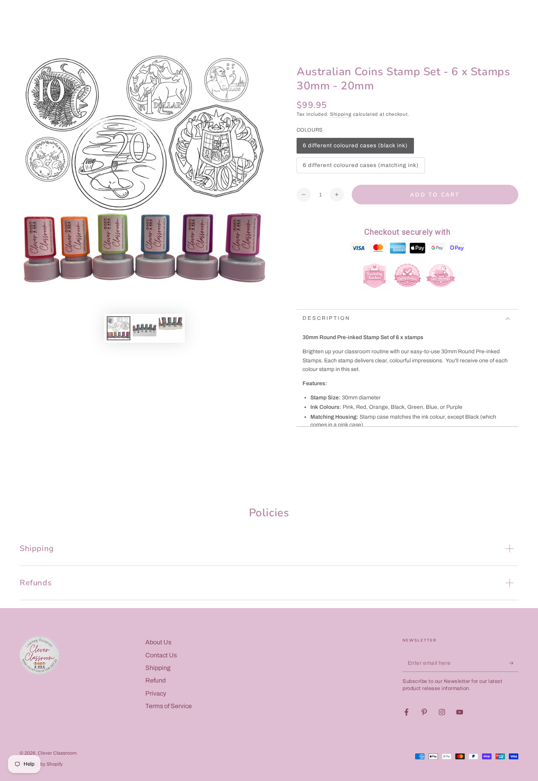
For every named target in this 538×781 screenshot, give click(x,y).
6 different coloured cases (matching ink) (360, 167)
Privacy (155, 693)
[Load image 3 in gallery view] (170, 328)
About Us (158, 642)
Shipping (341, 114)
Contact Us (161, 655)
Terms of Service (168, 706)
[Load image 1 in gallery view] (118, 328)
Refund (155, 680)
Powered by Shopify (41, 764)
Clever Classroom (57, 753)
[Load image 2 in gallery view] (144, 328)
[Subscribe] (513, 663)
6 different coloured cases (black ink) (355, 148)
